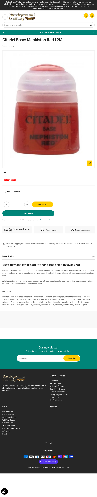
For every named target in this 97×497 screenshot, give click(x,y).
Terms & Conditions (57, 392)
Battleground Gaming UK (44, 467)
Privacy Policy (55, 397)
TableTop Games (8, 420)
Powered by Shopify (61, 467)
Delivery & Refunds (57, 386)
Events (5, 434)
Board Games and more (11, 428)
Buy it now (28, 213)
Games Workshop (9, 417)
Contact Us (54, 380)
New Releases (7, 412)
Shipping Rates (55, 383)
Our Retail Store (56, 400)
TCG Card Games (8, 426)
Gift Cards (6, 431)
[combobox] (48, 25)
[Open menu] (5, 17)
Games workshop (8, 46)
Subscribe (72, 358)
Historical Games (8, 423)
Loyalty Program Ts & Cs (59, 395)
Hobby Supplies (8, 414)
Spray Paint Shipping (57, 389)
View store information (43, 220)
